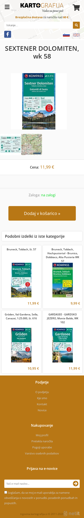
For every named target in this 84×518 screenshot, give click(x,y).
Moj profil (42, 435)
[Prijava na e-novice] (76, 484)
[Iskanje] (76, 25)
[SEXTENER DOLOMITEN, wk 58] (42, 101)
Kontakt (42, 404)
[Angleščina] (75, 35)
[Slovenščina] (65, 35)
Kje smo (42, 398)
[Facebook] (7, 34)
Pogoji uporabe (42, 447)
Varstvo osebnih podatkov (42, 453)
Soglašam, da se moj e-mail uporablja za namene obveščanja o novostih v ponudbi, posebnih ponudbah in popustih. (41, 498)
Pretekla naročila (42, 441)
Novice (42, 410)
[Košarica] (75, 7)
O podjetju (42, 392)
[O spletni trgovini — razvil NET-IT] (71, 513)
